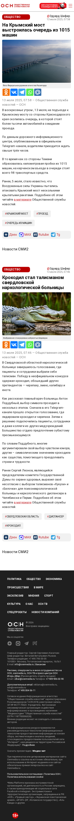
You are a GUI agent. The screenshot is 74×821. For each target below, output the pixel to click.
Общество (33, 579)
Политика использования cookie (25, 777)
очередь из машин (19, 223)
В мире (38, 587)
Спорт (48, 595)
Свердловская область (23, 516)
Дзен (13, 234)
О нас (29, 603)
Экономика (54, 579)
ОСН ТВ (42, 603)
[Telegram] (22, 92)
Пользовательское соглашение (24, 774)
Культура (13, 603)
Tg (58, 234)
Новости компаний (45, 612)
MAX (27, 234)
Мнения (33, 595)
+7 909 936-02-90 (55, 679)
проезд (43, 213)
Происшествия (18, 587)
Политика (14, 579)
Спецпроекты (17, 612)
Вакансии (40, 664)
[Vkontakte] (14, 92)
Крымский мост (17, 213)
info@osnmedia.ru (24, 664)
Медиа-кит (39, 751)
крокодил (14, 525)
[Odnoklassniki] (6, 92)
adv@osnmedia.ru (16, 687)
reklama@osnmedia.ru (45, 684)
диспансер (56, 516)
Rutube (44, 234)
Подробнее (28, 745)
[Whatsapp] (29, 92)
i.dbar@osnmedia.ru (24, 679)
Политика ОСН (52, 774)
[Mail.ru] (37, 92)
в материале (22, 199)
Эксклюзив (15, 595)
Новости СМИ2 (15, 249)
